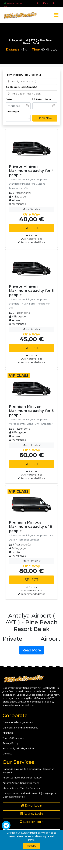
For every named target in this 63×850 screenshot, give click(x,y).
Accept (31, 845)
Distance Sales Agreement (18, 722)
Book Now (45, 118)
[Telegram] (6, 825)
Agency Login (33, 813)
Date (9, 99)
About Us (8, 732)
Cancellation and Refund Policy (20, 727)
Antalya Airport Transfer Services (21, 782)
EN (44, 3)
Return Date (43, 99)
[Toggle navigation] (56, 15)
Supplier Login (32, 822)
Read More (31, 650)
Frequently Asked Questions (19, 748)
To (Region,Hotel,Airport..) (21, 86)
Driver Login (33, 805)
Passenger (12, 111)
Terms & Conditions (13, 738)
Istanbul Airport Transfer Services (21, 788)
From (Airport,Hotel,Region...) (23, 74)
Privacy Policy (10, 743)
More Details (31, 209)
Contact (7, 753)
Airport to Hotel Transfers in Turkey (22, 777)
